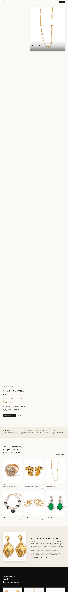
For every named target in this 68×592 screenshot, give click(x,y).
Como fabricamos (43, 557)
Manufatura (32, 1)
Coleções (22, 1)
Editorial (42, 1)
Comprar (61, 1)
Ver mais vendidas (60, 584)
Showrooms (38, 1)
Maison (26, 1)
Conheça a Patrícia (34, 557)
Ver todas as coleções (59, 454)
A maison (20, 415)
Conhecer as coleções (8, 415)
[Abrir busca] (57, 2)
